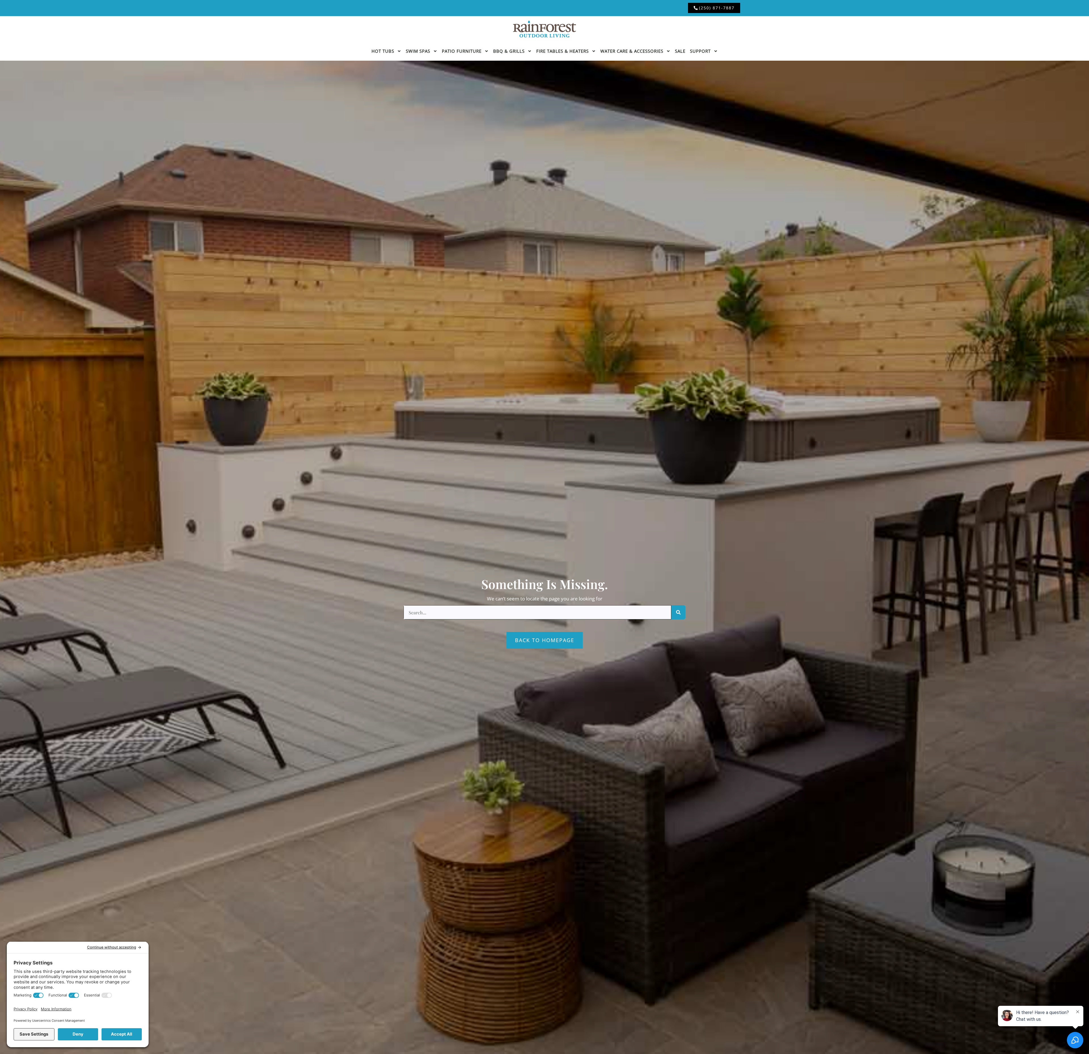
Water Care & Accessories (631, 51)
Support (700, 51)
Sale (680, 51)
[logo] (544, 28)
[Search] (678, 612)
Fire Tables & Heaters (562, 51)
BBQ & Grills (509, 51)
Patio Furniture (462, 51)
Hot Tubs (383, 51)
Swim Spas (418, 51)
